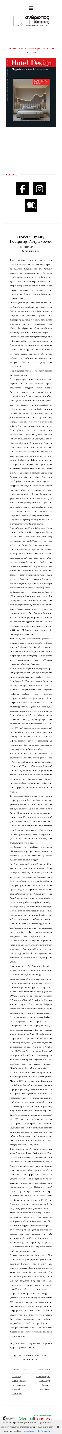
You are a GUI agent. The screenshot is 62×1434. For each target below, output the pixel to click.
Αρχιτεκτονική (25, 1356)
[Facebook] (22, 188)
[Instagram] (39, 188)
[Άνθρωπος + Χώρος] (31, 20)
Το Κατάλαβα (44, 1431)
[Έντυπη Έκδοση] (31, 205)
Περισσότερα (28, 1431)
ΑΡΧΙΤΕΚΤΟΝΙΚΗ (32, 251)
